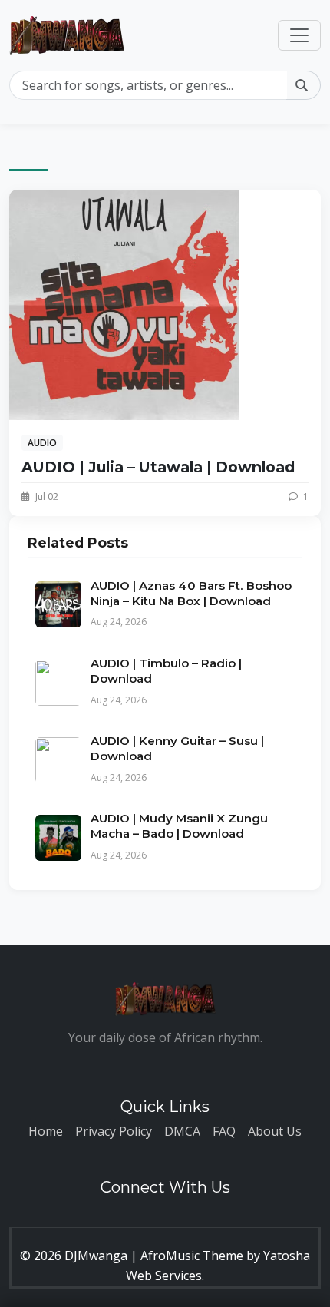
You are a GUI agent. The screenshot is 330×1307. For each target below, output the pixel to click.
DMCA (182, 1131)
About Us (275, 1131)
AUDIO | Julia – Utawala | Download (158, 467)
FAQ (224, 1131)
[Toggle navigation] (299, 35)
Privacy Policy (113, 1131)
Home (45, 1131)
